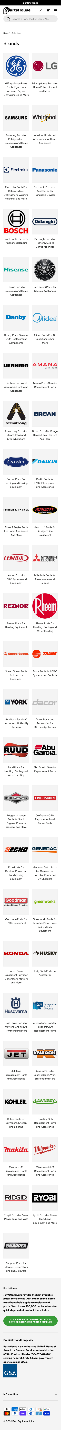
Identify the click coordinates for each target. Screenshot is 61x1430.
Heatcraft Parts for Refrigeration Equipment (45, 531)
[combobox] (30, 18)
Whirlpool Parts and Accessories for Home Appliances (45, 139)
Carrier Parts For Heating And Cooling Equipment (16, 482)
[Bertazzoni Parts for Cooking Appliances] (44, 269)
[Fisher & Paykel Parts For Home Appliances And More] (16, 510)
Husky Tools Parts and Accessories (45, 973)
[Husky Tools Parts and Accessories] (44, 953)
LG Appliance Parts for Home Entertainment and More (45, 87)
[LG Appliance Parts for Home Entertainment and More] (44, 66)
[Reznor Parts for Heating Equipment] (16, 606)
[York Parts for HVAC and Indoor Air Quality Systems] (16, 702)
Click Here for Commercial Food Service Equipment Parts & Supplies (30, 1321)
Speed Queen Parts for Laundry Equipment (16, 675)
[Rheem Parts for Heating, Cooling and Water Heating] (44, 606)
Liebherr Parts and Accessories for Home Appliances (16, 386)
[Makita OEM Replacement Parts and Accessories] (16, 1149)
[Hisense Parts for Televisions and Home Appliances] (16, 269)
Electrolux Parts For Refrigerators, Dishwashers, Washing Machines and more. (16, 192)
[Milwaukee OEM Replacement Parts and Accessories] (44, 1149)
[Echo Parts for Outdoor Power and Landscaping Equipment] (16, 850)
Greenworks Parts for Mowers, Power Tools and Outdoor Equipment (45, 925)
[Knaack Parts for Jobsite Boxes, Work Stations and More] (44, 1053)
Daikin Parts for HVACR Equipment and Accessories (44, 482)
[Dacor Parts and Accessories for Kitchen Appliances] (44, 702)
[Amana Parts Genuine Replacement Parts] (44, 365)
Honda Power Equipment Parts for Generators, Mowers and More (16, 976)
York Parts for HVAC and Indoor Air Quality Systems (16, 723)
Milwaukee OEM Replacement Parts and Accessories (45, 1170)
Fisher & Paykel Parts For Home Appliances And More (16, 531)
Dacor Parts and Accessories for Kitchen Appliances (45, 723)
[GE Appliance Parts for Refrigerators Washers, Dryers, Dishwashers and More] (16, 66)
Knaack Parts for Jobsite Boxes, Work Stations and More (45, 1074)
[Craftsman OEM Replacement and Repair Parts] (44, 798)
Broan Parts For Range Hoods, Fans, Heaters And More (45, 435)
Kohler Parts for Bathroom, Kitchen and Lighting (16, 1122)
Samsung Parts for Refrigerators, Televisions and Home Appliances (16, 141)
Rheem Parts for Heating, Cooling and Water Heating (45, 627)
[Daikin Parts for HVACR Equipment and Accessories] (44, 461)
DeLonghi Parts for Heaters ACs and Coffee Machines (45, 242)
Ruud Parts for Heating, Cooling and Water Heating (16, 771)
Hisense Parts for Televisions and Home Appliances (16, 290)
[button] (48, 10)
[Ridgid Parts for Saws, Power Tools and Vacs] (16, 1197)
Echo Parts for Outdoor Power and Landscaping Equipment (16, 873)
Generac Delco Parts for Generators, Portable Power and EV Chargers (45, 873)
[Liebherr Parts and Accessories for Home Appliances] (16, 365)
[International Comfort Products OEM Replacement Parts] (44, 1005)
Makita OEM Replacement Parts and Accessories (16, 1170)
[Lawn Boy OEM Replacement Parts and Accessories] (44, 1101)
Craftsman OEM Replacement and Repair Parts (45, 819)
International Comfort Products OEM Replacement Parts (45, 1026)
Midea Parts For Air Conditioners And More (45, 338)
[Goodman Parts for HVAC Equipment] (16, 901)
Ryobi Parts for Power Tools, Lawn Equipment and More (45, 1218)
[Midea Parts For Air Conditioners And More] (44, 317)
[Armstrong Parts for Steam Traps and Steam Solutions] (16, 413)
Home (5, 33)
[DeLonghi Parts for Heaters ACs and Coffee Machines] (44, 221)
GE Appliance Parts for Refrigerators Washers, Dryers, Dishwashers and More (16, 89)
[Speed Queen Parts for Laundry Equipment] (16, 654)
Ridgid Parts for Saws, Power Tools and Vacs (16, 1217)
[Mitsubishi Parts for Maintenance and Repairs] (44, 557)
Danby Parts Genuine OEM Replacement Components (16, 338)
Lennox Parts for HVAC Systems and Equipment (16, 579)
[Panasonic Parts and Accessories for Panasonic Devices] (44, 169)
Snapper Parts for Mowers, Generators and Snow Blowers (16, 1266)
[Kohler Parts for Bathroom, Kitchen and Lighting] (16, 1101)
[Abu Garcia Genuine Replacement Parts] (44, 750)
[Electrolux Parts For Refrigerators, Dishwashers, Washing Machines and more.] (16, 169)
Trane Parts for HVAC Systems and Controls (45, 673)
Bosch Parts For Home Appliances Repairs (16, 241)
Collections (16, 33)
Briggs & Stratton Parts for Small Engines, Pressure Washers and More (16, 821)
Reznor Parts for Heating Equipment (16, 625)
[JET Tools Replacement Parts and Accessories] (16, 1053)
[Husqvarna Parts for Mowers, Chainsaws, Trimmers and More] (16, 1005)
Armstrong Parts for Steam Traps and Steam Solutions (16, 435)
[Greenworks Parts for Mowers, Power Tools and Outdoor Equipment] (44, 901)
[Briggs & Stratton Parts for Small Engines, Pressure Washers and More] (16, 798)
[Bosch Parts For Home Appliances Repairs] (16, 221)
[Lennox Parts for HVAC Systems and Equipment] (16, 557)
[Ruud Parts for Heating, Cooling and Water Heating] (16, 750)
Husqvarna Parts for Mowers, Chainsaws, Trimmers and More (16, 1026)
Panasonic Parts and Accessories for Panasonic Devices (45, 190)
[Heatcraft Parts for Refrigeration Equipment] (44, 510)
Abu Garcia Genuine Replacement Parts (45, 769)
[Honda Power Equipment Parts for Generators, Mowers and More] (16, 953)
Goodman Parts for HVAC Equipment (16, 921)
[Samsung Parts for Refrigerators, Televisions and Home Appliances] (16, 118)
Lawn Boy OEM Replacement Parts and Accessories (45, 1122)
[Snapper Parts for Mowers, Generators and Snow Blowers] (16, 1245)
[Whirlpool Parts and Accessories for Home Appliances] (44, 118)
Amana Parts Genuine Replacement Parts (45, 385)
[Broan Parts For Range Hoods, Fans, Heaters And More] (44, 413)
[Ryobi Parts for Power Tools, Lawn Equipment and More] (44, 1197)
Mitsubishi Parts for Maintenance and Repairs (45, 579)
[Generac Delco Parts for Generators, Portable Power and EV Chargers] (44, 850)
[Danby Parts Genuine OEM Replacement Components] (16, 317)
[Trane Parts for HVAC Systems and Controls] (44, 654)
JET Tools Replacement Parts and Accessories (16, 1074)
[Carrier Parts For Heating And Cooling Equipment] (16, 461)
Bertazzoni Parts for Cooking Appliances (45, 288)
